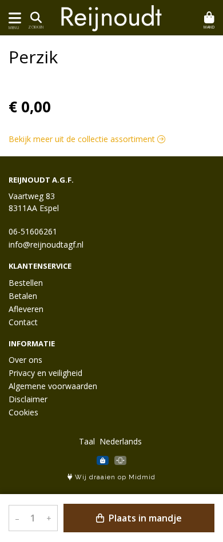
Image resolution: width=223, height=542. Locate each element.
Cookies (23, 412)
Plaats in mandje (144, 518)
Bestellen (26, 282)
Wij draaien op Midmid (114, 477)
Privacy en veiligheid (45, 372)
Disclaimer (28, 399)
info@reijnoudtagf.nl (46, 244)
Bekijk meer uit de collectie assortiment (83, 139)
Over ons (25, 359)
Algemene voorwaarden (53, 386)
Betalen (23, 295)
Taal (87, 441)
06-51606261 (33, 231)
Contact (23, 322)
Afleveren (26, 309)
